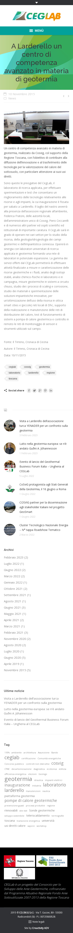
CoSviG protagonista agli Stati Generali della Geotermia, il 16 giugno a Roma (43, 487)
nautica (46, 791)
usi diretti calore (15, 826)
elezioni (32, 774)
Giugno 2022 (12, 570)
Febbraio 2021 (14, 632)
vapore (31, 826)
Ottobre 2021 (13, 589)
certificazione (28, 758)
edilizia (62, 769)
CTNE (7, 769)
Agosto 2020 (12, 645)
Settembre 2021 (15, 595)
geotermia (44, 367)
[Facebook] (29, 390)
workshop (42, 826)
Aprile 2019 (11, 664)
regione (51, 372)
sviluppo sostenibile (14, 815)
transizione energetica (28, 821)
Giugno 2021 (12, 607)
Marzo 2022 (12, 576)
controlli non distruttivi (37, 764)
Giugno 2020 (12, 657)
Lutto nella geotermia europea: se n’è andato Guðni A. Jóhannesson (43, 446)
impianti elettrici (53, 780)
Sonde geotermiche (42, 810)
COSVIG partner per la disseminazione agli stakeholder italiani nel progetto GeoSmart (43, 507)
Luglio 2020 (11, 651)
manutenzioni (33, 791)
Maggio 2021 (13, 614)
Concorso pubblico (14, 764)
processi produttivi (35, 805)
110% (7, 752)
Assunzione (43, 752)
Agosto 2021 (12, 601)
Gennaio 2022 (13, 582)
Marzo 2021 (12, 626)
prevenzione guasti (14, 805)
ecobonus (52, 769)
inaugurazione (17, 785)
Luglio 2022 (11, 564)
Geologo (43, 774)
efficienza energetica (15, 774)
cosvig (27, 367)
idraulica (38, 780)
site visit (23, 810)
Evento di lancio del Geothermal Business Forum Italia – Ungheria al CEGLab (41, 466)
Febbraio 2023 (14, 557)
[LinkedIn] (50, 390)
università (48, 820)
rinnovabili (11, 810)
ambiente (16, 752)
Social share (16, 390)
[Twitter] (34, 390)
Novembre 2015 (15, 670)
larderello (33, 372)
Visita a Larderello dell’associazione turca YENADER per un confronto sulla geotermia (43, 425)
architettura (30, 752)
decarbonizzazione (21, 769)
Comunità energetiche (49, 758)
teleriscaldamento (38, 815)
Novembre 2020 (15, 639)
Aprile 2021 (11, 620)
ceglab (12, 367)
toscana (13, 378)
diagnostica (39, 769)
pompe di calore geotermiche (30, 800)
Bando (54, 752)
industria (36, 785)
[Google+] (40, 390)
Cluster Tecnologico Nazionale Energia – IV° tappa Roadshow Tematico (43, 527)
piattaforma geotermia (19, 796)
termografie (58, 815)
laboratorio (14, 372)
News (12, 98)
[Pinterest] (45, 390)
